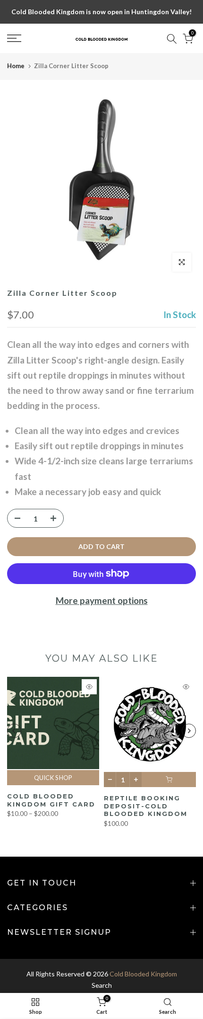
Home (16, 66)
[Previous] (14, 731)
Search (102, 985)
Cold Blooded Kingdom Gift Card (51, 800)
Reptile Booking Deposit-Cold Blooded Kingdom (145, 805)
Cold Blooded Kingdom (143, 974)
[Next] (189, 731)
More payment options (102, 600)
